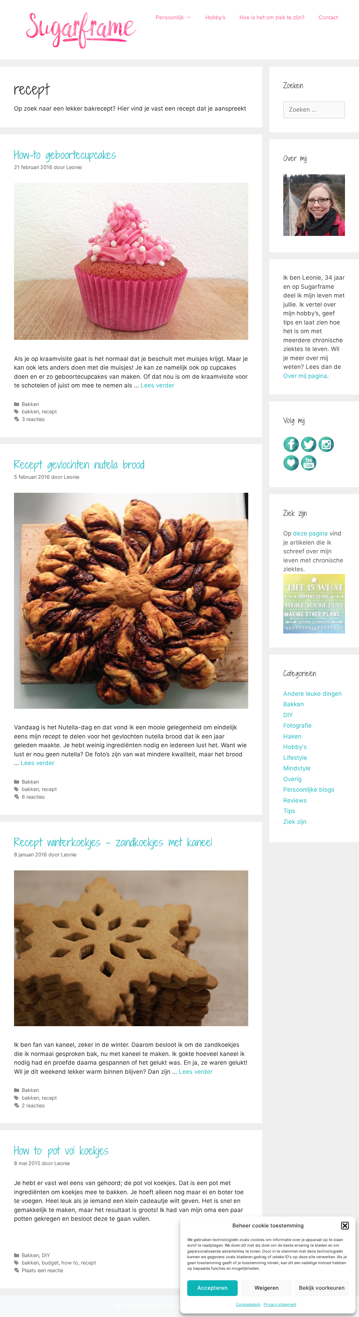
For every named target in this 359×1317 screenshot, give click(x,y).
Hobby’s (215, 17)
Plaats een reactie (42, 1270)
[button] (344, 1225)
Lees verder (157, 385)
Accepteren (212, 1287)
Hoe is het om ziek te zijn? (272, 17)
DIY (46, 1255)
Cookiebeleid (248, 1304)
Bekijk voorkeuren (322, 1287)
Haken (292, 736)
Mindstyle (297, 768)
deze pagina (310, 533)
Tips (289, 810)
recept (49, 411)
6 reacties (33, 797)
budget (50, 1263)
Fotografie (297, 725)
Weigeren (267, 1287)
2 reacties (33, 1105)
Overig (292, 779)
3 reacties (33, 419)
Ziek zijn (294, 821)
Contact (328, 17)
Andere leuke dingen (312, 693)
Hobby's (295, 746)
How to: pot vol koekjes (61, 1150)
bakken (30, 411)
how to (69, 1263)
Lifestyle (295, 757)
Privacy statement (280, 1304)
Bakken (30, 404)
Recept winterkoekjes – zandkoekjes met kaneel (113, 842)
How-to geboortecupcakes (65, 154)
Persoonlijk (170, 17)
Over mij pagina (305, 375)
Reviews (295, 800)
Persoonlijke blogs (308, 789)
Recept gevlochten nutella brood (79, 464)
